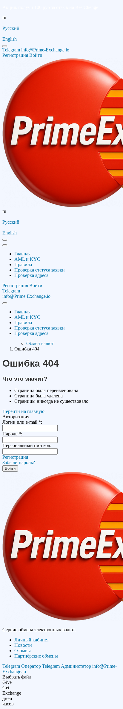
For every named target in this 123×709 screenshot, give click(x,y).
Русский (10, 28)
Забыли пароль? (18, 462)
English (9, 39)
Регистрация (15, 457)
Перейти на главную (23, 411)
